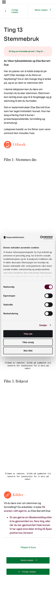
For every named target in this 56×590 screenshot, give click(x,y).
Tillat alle (28, 334)
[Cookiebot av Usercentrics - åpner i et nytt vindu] (40, 237)
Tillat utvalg (28, 342)
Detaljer (43, 325)
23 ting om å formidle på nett (21, 51)
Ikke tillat (28, 350)
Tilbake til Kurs (28, 547)
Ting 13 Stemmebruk (45, 51)
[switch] (49, 295)
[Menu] (4, 2)
